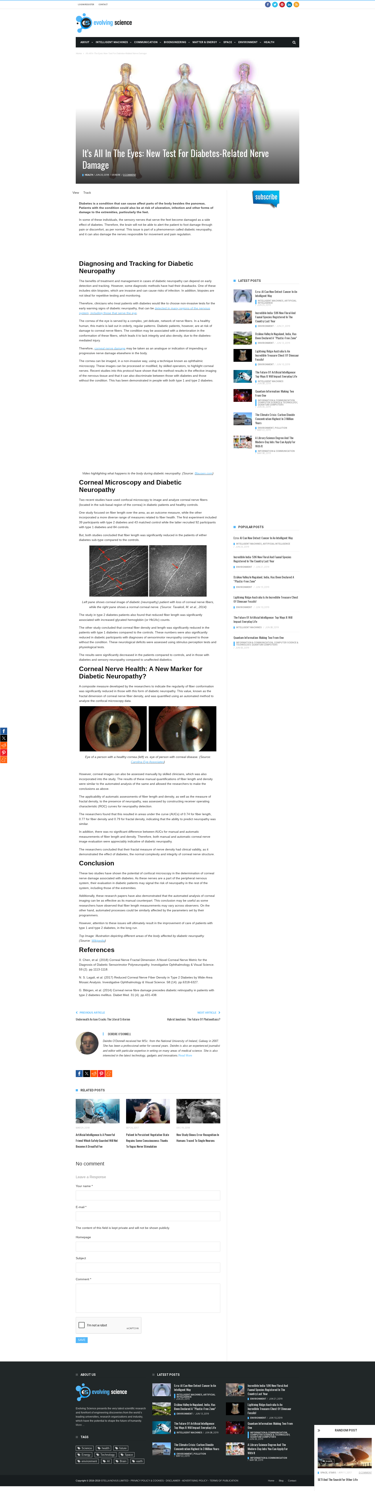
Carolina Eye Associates (147, 762)
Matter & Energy (204, 42)
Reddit (93, 1073)
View (75, 192)
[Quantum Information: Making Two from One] (243, 395)
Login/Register (86, 4)
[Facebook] (268, 4)
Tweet (86, 1073)
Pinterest (101, 1073)
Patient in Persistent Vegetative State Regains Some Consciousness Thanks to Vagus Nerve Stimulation (147, 1140)
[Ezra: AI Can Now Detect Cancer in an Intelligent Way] (243, 295)
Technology (107, 1454)
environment (89, 1461)
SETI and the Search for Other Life (338, 1479)
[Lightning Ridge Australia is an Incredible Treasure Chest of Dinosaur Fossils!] (243, 355)
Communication (146, 42)
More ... (80, 1424)
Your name (84, 1186)
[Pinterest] (282, 4)
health (105, 1448)
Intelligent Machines (112, 42)
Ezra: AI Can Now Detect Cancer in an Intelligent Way (276, 293)
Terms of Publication (224, 1480)
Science (87, 1448)
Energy (86, 1454)
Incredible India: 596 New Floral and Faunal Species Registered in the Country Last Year (275, 316)
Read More (185, 1055)
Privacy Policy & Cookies (147, 1480)
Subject (81, 1258)
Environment (248, 42)
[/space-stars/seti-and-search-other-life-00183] (345, 1453)
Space (227, 42)
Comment (83, 1279)
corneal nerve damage (109, 348)
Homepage (83, 1237)
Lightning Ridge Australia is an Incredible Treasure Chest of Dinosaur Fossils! (277, 355)
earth (139, 1461)
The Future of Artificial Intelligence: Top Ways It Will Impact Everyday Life (276, 374)
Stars (332, 1473)
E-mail (81, 1207)
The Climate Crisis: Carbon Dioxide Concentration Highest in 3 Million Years (275, 418)
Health (269, 42)
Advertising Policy (194, 1480)
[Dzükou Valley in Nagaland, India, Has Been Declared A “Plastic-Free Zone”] (243, 338)
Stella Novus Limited (114, 1480)
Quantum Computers (271, 405)
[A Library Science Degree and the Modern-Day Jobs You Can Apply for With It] (243, 442)
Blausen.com (203, 473)
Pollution (281, 428)
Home (79, 53)
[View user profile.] (87, 1043)
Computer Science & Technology (277, 402)
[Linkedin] (289, 4)
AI (108, 1461)
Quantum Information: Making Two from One (274, 393)
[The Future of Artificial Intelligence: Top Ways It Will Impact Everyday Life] (243, 376)
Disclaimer (173, 1480)
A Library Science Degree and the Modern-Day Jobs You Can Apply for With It (275, 441)
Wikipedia (98, 940)
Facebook (79, 1073)
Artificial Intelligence (276, 544)
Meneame (108, 1073)
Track (87, 192)
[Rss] (296, 4)
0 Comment (365, 1473)
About (84, 42)
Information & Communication (276, 400)
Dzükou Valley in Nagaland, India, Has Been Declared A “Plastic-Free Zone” (276, 335)
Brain (123, 1461)
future (123, 1448)
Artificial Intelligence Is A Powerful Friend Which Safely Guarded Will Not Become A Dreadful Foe (97, 1140)
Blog (281, 1480)
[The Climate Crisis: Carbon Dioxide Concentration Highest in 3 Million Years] (243, 418)
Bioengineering (175, 42)
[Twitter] (275, 4)
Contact (103, 4)
